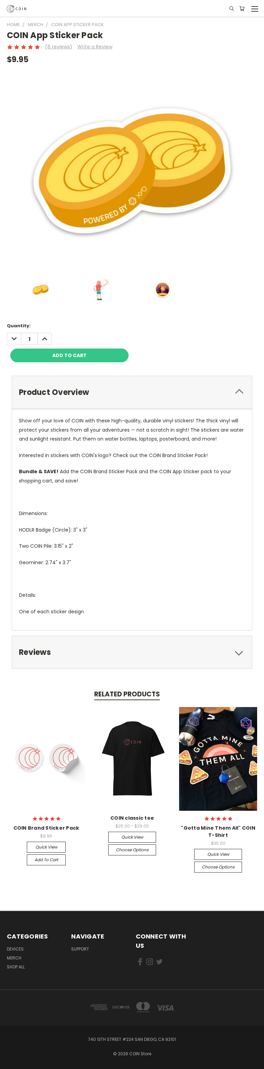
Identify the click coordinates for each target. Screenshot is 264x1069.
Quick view (46, 847)
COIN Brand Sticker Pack (46, 828)
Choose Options (132, 850)
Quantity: (19, 325)
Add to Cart (46, 860)
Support (80, 949)
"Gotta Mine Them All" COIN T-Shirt (218, 832)
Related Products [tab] (127, 694)
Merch (14, 958)
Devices (15, 949)
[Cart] (241, 8)
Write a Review (94, 46)
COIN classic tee (132, 818)
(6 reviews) (58, 46)
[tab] (132, 392)
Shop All (16, 967)
